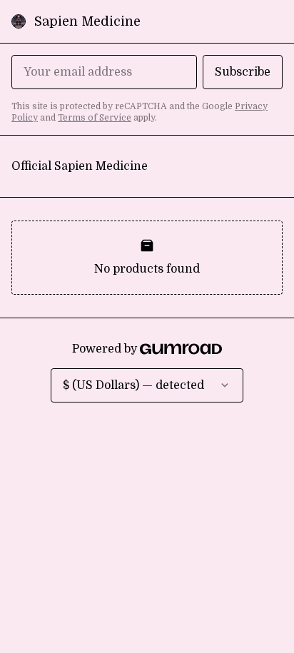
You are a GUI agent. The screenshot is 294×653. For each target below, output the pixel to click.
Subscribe (242, 72)
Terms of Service (94, 118)
